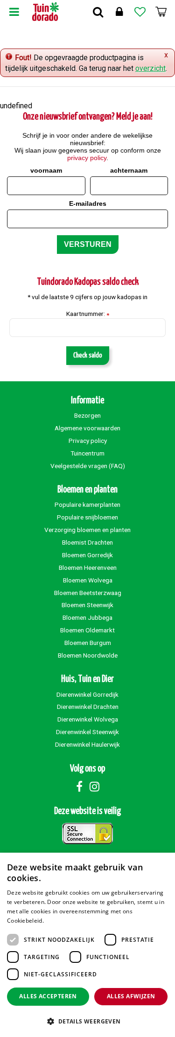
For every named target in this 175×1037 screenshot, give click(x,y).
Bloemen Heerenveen (88, 567)
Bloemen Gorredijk (87, 555)
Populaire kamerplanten (87, 504)
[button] (87, 1021)
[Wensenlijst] (140, 12)
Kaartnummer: (87, 314)
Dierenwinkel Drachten (88, 706)
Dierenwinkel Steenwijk (87, 732)
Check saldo (87, 355)
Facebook (79, 786)
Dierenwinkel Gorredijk (87, 694)
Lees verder (61, 921)
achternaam (128, 170)
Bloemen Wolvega (87, 580)
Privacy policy (88, 440)
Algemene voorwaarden (87, 428)
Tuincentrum (87, 453)
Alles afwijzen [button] (131, 996)
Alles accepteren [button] (48, 996)
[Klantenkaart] (119, 12)
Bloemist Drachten (87, 542)
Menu (14, 12)
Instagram (95, 786)
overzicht (150, 68)
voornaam (46, 170)
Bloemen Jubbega (87, 617)
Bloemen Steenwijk (87, 605)
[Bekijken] (161, 12)
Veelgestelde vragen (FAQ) (87, 465)
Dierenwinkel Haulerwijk (87, 744)
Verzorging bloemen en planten (87, 529)
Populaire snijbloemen (87, 517)
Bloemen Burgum (87, 642)
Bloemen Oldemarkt (87, 630)
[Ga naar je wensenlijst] (140, 12)
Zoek (98, 12)
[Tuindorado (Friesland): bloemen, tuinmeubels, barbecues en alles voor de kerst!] (45, 11)
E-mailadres (87, 203)
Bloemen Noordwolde (88, 655)
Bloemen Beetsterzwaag (87, 592)
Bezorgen (87, 415)
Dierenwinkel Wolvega (87, 719)
